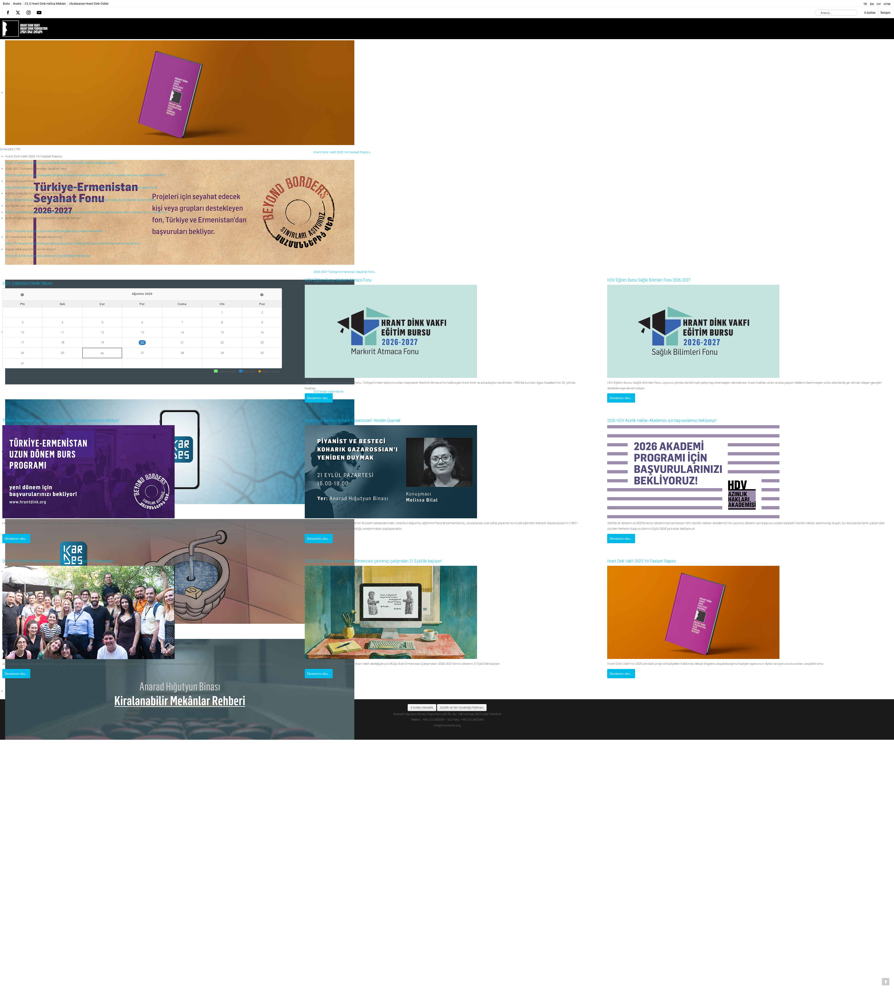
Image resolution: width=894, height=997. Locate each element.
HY (879, 4)
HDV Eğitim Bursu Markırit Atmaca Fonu (343, 280)
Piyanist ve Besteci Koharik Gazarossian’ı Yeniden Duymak (360, 420)
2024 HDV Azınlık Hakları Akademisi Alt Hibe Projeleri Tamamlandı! (66, 561)
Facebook (8, 12)
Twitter (18, 12)
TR (865, 4)
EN (872, 4)
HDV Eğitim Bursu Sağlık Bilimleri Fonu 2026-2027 (655, 280)
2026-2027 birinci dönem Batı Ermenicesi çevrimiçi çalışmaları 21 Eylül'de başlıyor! (383, 561)
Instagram (29, 12)
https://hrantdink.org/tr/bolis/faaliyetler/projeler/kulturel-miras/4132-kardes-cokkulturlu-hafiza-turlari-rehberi (80, 200)
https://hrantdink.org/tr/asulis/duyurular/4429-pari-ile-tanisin (47, 256)
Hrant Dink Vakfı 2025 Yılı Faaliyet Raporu (647, 561)
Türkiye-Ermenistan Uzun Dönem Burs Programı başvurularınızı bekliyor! (71, 420)
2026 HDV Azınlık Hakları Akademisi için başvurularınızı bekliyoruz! (671, 420)
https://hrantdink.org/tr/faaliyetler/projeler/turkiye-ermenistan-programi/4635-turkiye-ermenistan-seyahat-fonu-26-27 (85, 175)
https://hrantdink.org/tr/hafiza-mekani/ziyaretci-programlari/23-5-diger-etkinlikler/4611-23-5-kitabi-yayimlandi (81, 187)
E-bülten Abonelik (422, 707)
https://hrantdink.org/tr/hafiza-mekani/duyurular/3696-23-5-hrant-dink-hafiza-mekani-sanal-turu (73, 243)
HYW (887, 4)
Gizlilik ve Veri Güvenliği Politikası (462, 707)
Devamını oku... (318, 398)
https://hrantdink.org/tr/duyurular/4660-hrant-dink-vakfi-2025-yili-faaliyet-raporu (60, 163)
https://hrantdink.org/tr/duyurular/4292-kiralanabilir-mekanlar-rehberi (54, 231)
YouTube (39, 12)
